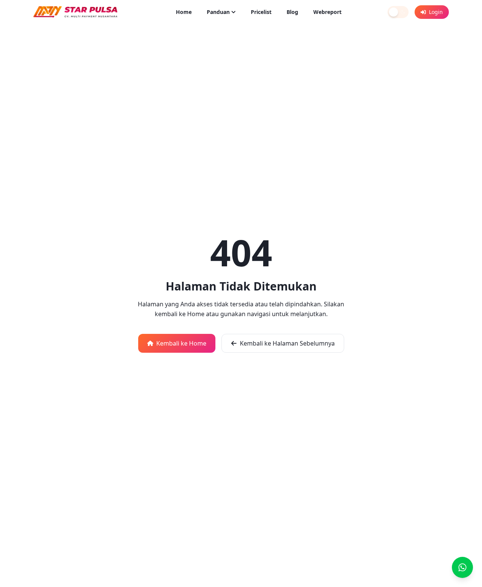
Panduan (218, 11)
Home (184, 11)
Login (436, 11)
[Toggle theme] (398, 12)
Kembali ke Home (181, 343)
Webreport (327, 11)
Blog (292, 11)
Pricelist (261, 11)
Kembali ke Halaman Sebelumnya (287, 343)
